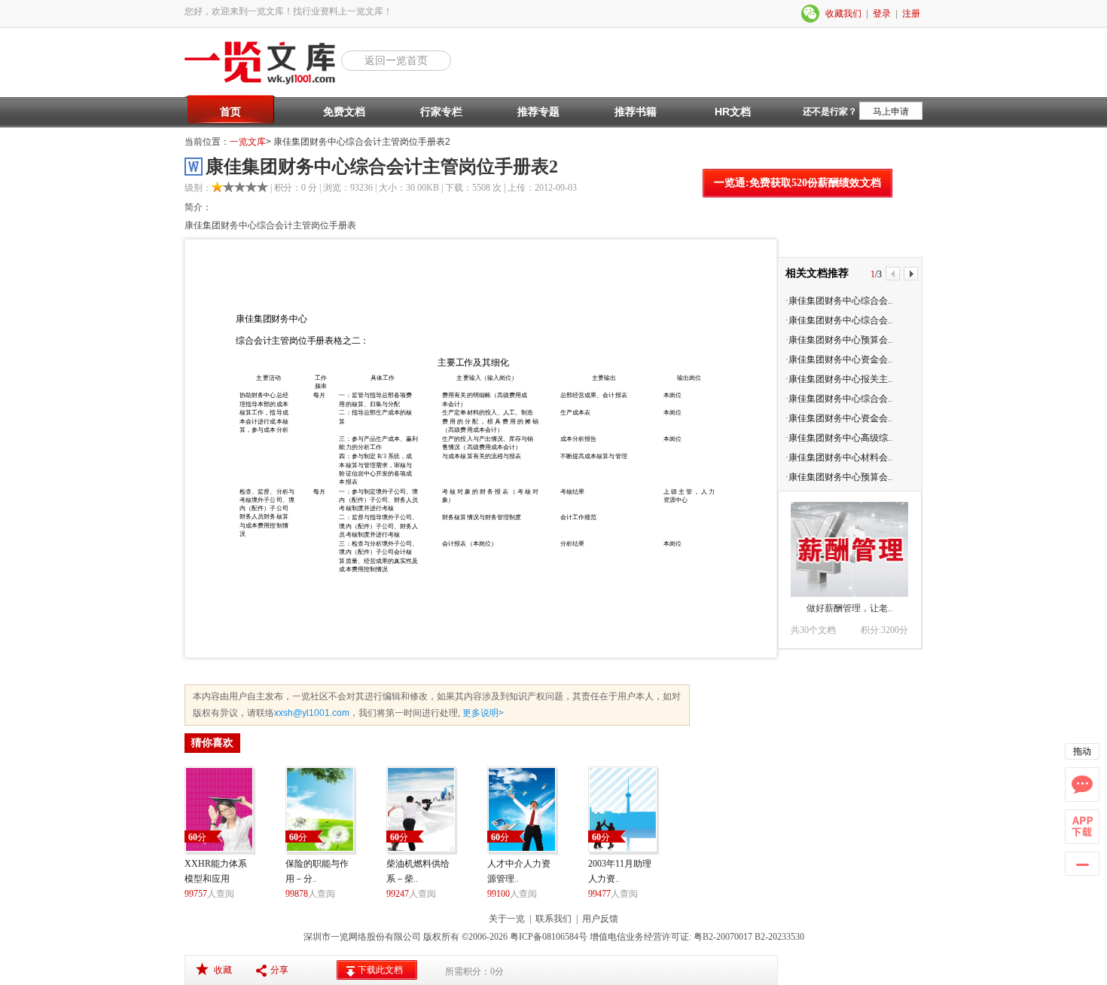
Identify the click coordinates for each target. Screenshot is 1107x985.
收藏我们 (843, 13)
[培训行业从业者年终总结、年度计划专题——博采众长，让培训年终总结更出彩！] (849, 549)
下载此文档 (380, 970)
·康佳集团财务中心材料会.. (838, 457)
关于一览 (507, 918)
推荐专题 (538, 112)
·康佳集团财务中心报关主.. (838, 379)
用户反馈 (600, 918)
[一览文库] (262, 83)
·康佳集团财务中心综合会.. (838, 300)
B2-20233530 (779, 936)
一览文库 (248, 141)
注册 (911, 13)
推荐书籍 (635, 112)
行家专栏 (441, 112)
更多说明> (482, 713)
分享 (279, 970)
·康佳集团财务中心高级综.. (838, 438)
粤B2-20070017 (721, 936)
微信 (811, 14)
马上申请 (891, 111)
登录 (882, 13)
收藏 (223, 970)
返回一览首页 (396, 60)
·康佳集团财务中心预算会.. (838, 340)
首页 (230, 112)
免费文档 (344, 112)
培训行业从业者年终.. (849, 608)
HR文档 (733, 112)
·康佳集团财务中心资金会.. (838, 359)
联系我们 (553, 918)
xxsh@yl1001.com (311, 713)
